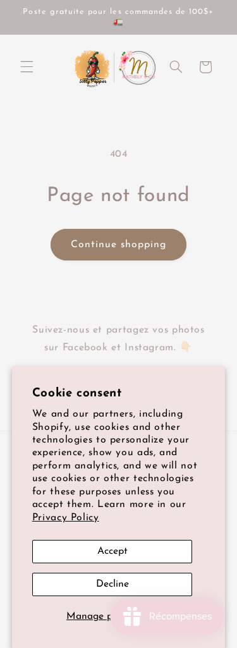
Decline (112, 584)
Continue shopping (119, 245)
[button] (26, 67)
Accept (112, 551)
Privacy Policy (65, 518)
